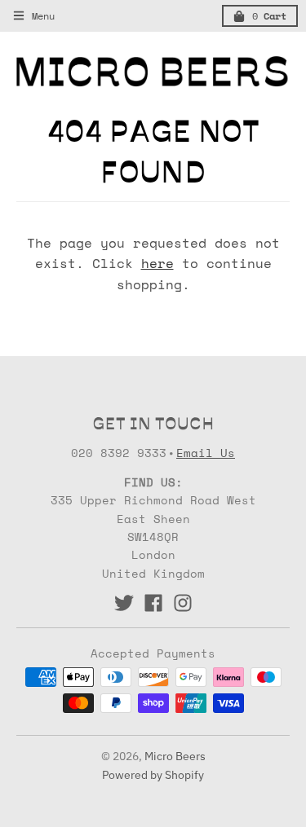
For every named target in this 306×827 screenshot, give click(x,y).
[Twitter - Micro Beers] (124, 603)
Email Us (205, 452)
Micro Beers (175, 756)
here (157, 263)
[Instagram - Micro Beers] (183, 603)
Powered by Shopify (153, 775)
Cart (269, 16)
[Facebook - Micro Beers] (153, 603)
